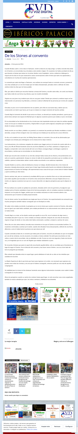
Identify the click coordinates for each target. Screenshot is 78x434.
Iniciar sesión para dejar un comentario (16, 395)
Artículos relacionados (12, 360)
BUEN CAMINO (61, 22)
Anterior (5, 33)
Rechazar (57, 426)
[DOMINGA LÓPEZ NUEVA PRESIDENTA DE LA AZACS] (53, 368)
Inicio (6, 49)
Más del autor (24, 360)
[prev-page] (70, 360)
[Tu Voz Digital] (39, 11)
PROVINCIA (16, 22)
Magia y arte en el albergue (63, 341)
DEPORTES (52, 22)
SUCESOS (44, 22)
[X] (69, 1)
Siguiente (72, 33)
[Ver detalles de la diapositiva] (39, 33)
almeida (9, 59)
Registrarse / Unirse (53, 1)
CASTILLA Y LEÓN (27, 22)
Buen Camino (12, 49)
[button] (72, 24)
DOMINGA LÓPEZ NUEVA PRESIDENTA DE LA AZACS (52, 376)
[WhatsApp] (28, 331)
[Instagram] (66, 1)
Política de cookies (32, 429)
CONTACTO (9, 26)
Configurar (69, 426)
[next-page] (72, 360)
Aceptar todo (45, 426)
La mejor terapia (11, 341)
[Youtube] (72, 1)
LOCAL (8, 22)
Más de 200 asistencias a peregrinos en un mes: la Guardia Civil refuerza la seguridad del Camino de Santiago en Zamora (39, 380)
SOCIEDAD (37, 22)
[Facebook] (63, 1)
